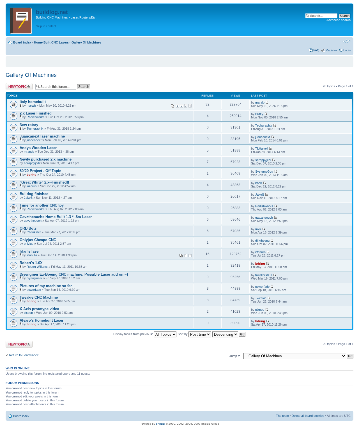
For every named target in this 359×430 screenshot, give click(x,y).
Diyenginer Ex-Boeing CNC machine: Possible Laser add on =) (74, 274)
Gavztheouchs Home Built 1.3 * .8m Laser (56, 217)
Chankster (34, 232)
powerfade (34, 289)
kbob (258, 183)
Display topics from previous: (133, 334)
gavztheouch (33, 220)
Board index (22, 42)
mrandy (29, 151)
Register (331, 50)
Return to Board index (24, 355)
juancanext (34, 140)
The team (282, 415)
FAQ (316, 50)
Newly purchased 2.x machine (46, 159)
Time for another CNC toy (42, 205)
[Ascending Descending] (229, 334)
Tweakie (260, 298)
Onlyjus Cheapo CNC (38, 240)
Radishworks (36, 117)
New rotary (29, 125)
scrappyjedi (32, 163)
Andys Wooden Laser (38, 148)
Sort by (183, 334)
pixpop (28, 312)
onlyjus (28, 243)
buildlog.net (52, 12)
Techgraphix (35, 128)
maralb (31, 105)
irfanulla (32, 255)
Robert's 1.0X (31, 263)
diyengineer (34, 278)
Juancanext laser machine (42, 136)
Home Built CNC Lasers (51, 42)
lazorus (32, 186)
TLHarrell (261, 148)
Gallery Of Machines (86, 42)
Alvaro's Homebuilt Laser (41, 320)
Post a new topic (17, 84)
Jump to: (235, 356)
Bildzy (259, 114)
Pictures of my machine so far (46, 286)
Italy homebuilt (33, 102)
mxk (258, 229)
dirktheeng (262, 240)
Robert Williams (37, 266)
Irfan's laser (30, 251)
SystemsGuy (264, 171)
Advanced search (338, 20)
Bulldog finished (34, 194)
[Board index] (21, 20)
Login (347, 50)
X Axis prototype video (39, 309)
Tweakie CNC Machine (39, 297)
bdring (31, 174)
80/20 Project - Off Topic (40, 171)
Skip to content (46, 26)
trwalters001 (263, 275)
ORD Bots (28, 228)
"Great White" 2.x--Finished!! (44, 182)
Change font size (346, 41)
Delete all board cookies (308, 415)
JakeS (28, 197)
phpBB (160, 423)
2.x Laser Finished (36, 113)
